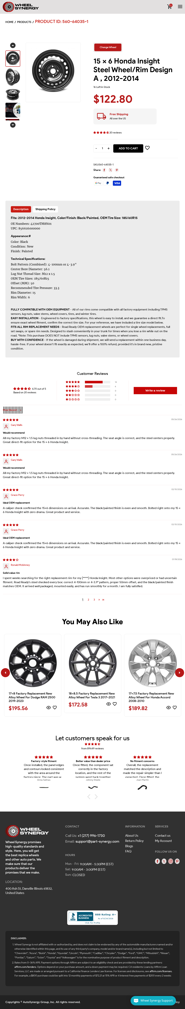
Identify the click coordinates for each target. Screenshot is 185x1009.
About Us (131, 836)
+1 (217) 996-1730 (91, 835)
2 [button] (88, 599)
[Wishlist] (55, 708)
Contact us (162, 836)
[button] (101, 132)
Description (21, 209)
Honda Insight (45, 218)
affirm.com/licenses (161, 971)
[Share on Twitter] (110, 170)
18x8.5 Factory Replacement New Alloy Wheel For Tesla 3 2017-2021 (92, 695)
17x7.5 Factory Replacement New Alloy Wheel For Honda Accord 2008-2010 (151, 697)
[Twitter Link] (164, 861)
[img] (10, 420)
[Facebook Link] (157, 861)
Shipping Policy (45, 209)
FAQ (128, 851)
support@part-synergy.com (97, 841)
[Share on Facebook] (104, 170)
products (24, 22)
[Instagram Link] (170, 861)
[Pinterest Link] (177, 861)
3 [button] (94, 599)
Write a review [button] (155, 390)
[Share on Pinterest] (117, 170)
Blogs (129, 846)
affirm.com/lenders (25, 966)
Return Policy (134, 841)
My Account (163, 841)
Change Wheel (108, 47)
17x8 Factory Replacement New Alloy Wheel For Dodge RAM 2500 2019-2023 (32, 697)
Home (9, 22)
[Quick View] (48, 708)
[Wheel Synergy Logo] (27, 832)
